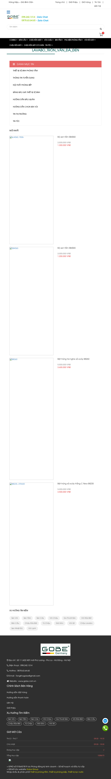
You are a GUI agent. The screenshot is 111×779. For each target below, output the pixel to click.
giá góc (59, 623)
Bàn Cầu (23, 40)
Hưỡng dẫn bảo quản (24, 99)
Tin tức (48, 45)
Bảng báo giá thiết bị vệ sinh (26, 92)
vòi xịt (72, 623)
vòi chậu (54, 618)
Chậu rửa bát (15, 45)
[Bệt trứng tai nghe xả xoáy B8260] (31, 419)
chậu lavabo (86, 623)
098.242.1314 (28, 17)
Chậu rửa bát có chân (34, 45)
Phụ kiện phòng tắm (73, 40)
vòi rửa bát (86, 618)
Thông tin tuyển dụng (23, 78)
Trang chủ (60, 2)
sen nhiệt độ (17, 628)
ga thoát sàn (70, 618)
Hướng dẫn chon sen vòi (25, 107)
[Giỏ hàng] (100, 35)
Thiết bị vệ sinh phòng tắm (25, 71)
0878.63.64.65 (28, 21)
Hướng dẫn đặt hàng (17, 692)
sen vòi (15, 618)
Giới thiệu (73, 2)
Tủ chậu (46, 623)
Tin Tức (98, 2)
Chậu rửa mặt (35, 40)
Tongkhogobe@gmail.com (28, 676)
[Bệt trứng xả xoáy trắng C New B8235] (31, 544)
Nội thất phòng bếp (22, 85)
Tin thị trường (20, 114)
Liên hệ (97, 6)
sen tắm (27, 618)
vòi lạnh (32, 628)
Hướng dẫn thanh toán (18, 698)
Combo (12, 40)
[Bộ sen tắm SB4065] (31, 301)
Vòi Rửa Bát (89, 40)
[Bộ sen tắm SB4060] (31, 190)
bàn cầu (15, 623)
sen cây (40, 618)
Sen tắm (58, 40)
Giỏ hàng (86, 2)
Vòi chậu (48, 40)
